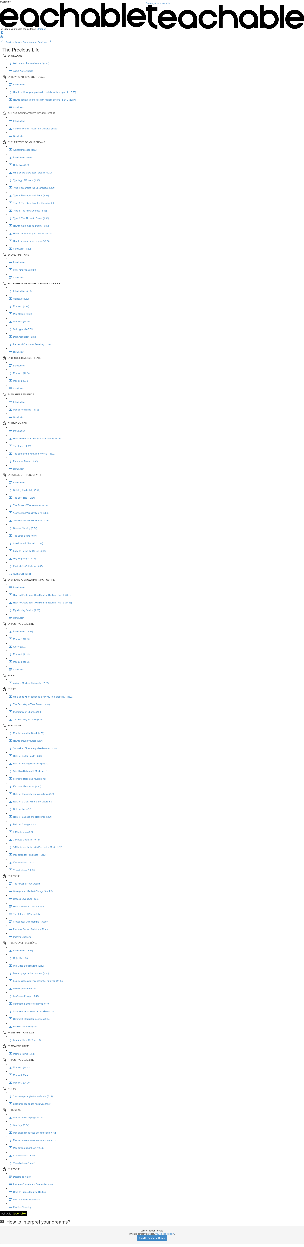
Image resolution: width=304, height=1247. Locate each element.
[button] (2, 33)
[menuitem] (2, 37)
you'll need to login (164, 1233)
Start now (41, 28)
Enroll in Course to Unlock (152, 1238)
